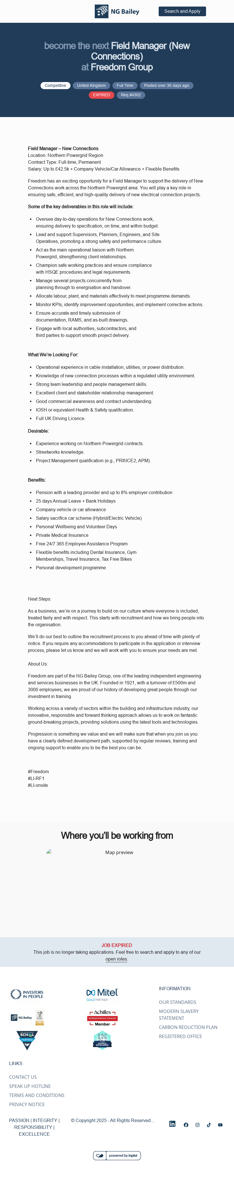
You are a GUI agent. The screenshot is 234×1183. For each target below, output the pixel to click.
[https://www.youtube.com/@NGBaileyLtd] (220, 1124)
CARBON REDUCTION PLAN (188, 1027)
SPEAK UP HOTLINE (30, 1086)
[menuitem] (117, 11)
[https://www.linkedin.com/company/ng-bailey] (172, 1124)
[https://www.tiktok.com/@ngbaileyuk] (208, 1124)
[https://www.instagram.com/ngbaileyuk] (197, 1124)
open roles (116, 958)
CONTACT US (23, 1077)
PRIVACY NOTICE (27, 1104)
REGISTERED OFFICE (180, 1036)
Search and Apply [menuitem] (182, 11)
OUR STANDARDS (177, 1002)
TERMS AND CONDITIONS (36, 1095)
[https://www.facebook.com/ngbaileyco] (186, 1124)
